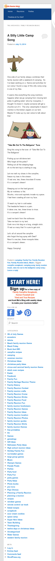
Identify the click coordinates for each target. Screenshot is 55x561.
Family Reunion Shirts (17, 423)
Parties (31, 11)
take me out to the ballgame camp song (29, 267)
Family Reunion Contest (17, 388)
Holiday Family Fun (15, 450)
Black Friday (12, 346)
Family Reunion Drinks (17, 397)
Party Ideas (12, 480)
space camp (12, 516)
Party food (11, 471)
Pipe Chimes (12, 489)
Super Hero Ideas (14, 519)
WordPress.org (13, 557)
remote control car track (17, 504)
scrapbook (11, 510)
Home (10, 11)
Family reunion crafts (16, 391)
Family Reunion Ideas (19, 262)
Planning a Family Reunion (19, 492)
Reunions (20, 11)
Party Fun (11, 474)
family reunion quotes (17, 421)
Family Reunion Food (16, 400)
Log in (10, 548)
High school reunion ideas (18, 447)
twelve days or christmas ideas (20, 528)
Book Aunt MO (13, 349)
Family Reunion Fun (16, 403)
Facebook (11, 376)
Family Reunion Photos (17, 418)
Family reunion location (17, 415)
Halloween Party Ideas (17, 444)
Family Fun (27, 260)
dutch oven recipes (15, 370)
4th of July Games (15, 334)
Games (10, 436)
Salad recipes (13, 507)
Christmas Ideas (14, 361)
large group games (15, 456)
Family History (13, 385)
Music (31, 262)
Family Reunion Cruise (17, 394)
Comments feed (14, 554)
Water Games (13, 534)
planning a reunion (15, 495)
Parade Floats (13, 465)
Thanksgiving (13, 525)
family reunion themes (17, 426)
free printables (13, 429)
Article (10, 340)
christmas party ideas (16, 364)
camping (18, 260)
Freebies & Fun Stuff (15, 17)
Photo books (12, 483)
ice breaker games (15, 453)
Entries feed (12, 551)
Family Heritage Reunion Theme (21, 382)
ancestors (11, 337)
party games (12, 477)
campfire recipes (14, 352)
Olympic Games (14, 462)
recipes (10, 498)
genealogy (11, 438)
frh (8, 432)
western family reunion (17, 537)
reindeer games (14, 501)
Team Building (13, 522)
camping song (29, 265)
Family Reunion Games (17, 408)
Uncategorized (13, 531)
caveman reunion (14, 358)
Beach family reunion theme (19, 343)
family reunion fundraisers (18, 405)
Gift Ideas (11, 441)
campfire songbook (15, 265)
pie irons (11, 486)
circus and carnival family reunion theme (25, 367)
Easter (10, 373)
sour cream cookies (16, 513)
